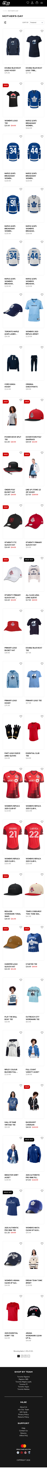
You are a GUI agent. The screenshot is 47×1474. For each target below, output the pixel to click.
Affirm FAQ (23, 1435)
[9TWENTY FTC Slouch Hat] (13, 521)
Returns (23, 1433)
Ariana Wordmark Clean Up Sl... (34, 1335)
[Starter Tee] (34, 942)
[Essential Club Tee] (34, 732)
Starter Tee (31, 964)
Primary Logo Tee (34, 700)
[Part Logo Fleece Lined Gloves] (13, 732)
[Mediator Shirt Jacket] (13, 1153)
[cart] (37, 2)
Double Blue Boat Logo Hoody (13, 69)
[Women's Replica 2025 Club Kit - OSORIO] (13, 837)
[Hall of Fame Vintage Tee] (13, 1101)
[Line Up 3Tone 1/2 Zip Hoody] (34, 468)
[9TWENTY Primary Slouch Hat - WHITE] (13, 573)
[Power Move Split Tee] (13, 415)
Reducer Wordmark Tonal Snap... (13, 914)
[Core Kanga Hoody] (13, 363)
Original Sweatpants (32, 385)
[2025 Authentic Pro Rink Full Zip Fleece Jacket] (34, 1153)
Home (5, 11)
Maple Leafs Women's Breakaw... (31, 228)
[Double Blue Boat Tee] (34, 626)
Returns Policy (23, 1417)
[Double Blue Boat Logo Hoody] (13, 46)
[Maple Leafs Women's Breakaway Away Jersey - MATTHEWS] (13, 257)
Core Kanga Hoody (10, 385)
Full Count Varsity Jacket (32, 1070)
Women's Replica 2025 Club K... (33, 807)
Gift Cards (23, 1412)
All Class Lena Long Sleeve (32, 596)
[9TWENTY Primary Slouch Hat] (34, 521)
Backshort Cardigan (31, 1123)
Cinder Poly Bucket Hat (10, 491)
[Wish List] (28, 2)
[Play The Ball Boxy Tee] (13, 995)
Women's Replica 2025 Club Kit (12, 807)
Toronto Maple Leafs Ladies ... (12, 332)
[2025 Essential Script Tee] (13, 1311)
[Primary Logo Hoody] (13, 679)
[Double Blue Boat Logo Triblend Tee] (34, 46)
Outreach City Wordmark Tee (32, 1018)
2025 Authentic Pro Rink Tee (12, 1229)
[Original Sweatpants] (34, 363)
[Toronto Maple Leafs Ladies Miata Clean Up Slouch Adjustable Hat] (13, 310)
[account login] (32, 2)
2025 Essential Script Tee (11, 1334)
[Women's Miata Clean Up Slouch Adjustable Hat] (34, 1206)
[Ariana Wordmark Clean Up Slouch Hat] (34, 1311)
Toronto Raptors (23, 1377)
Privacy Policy (23, 1414)
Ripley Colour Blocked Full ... (11, 1070)
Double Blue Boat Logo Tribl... (34, 69)
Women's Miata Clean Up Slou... (33, 1229)
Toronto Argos (23, 1387)
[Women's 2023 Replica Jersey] (34, 310)
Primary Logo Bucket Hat (11, 649)
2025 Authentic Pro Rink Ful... (33, 1176)
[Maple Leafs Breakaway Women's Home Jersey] (34, 99)
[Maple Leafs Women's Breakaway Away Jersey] (34, 204)
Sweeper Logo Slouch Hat (11, 965)
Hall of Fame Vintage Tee (10, 1123)
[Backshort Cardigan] (34, 1101)
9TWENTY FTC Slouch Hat (11, 543)
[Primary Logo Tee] (34, 679)
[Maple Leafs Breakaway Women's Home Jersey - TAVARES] (13, 204)
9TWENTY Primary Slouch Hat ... (13, 596)
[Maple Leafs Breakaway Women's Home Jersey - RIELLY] (34, 152)
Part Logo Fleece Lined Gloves (12, 754)
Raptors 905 (23, 1379)
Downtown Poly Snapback (33, 438)
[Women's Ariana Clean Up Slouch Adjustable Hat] (13, 1259)
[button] (21, 31)
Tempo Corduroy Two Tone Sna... (33, 912)
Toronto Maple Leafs (23, 1382)
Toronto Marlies (23, 1389)
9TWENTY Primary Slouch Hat (34, 543)
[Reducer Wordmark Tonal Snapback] (13, 890)
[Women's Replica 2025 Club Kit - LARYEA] (34, 837)
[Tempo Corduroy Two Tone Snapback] (34, 890)
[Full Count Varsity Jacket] (34, 1048)
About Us (23, 1407)
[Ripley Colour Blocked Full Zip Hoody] (13, 1048)
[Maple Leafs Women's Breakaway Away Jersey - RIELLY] (34, 257)
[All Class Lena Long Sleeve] (34, 573)
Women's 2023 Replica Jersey (32, 332)
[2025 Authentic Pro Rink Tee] (13, 1206)
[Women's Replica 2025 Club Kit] (13, 784)
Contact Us (23, 1431)
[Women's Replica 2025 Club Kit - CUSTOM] (34, 784)
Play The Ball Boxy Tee (11, 1018)
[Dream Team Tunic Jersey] (34, 1259)
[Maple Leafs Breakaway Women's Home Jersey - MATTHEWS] (13, 152)
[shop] (6, 3)
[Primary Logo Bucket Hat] (13, 626)
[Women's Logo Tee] (13, 99)
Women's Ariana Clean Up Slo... (12, 1281)
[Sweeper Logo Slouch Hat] (13, 942)
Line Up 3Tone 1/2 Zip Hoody (33, 491)
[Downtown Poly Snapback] (34, 415)
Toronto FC (23, 1384)
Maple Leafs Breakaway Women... (31, 123)
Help (23, 1428)
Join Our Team (23, 1409)
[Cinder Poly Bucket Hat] (13, 468)
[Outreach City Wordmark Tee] (34, 995)
